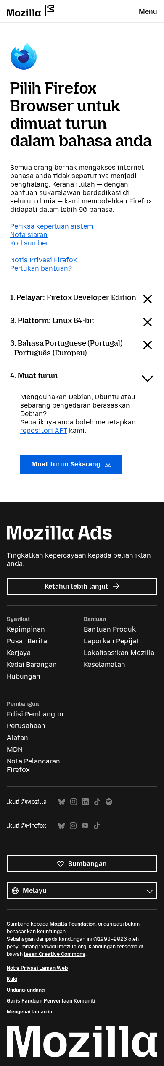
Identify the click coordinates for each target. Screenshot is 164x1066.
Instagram (74, 802)
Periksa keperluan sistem (51, 226)
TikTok (97, 802)
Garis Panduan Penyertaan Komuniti (51, 1001)
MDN (14, 749)
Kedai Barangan (32, 665)
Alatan (17, 738)
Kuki (12, 979)
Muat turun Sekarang (66, 464)
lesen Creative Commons (54, 954)
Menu (148, 12)
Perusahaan (26, 726)
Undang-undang (26, 990)
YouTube (85, 826)
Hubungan (23, 676)
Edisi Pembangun (35, 714)
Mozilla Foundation (72, 924)
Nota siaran (29, 235)
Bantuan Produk (110, 629)
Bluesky (62, 802)
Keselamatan (104, 665)
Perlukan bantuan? (41, 268)
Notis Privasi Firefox (43, 260)
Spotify (109, 802)
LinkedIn (85, 802)
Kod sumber (29, 243)
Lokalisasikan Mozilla (119, 653)
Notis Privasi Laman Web (37, 968)
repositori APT (43, 430)
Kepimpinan (26, 629)
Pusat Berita (27, 641)
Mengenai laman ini (30, 1012)
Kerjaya (19, 653)
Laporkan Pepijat (111, 641)
